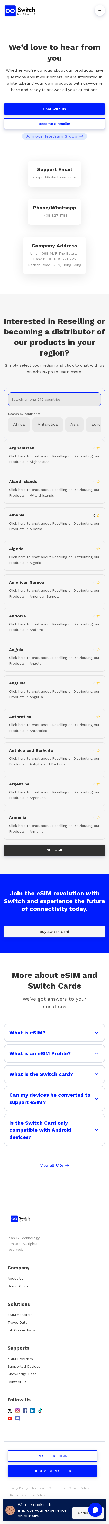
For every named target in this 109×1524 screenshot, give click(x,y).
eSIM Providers (20, 1359)
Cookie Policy (79, 1488)
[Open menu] (100, 10)
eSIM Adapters (20, 1315)
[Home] (21, 10)
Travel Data (17, 1322)
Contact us (17, 1382)
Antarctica (48, 424)
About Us (15, 1278)
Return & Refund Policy (27, 1495)
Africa (19, 424)
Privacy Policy (18, 1488)
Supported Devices (24, 1366)
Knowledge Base (22, 1374)
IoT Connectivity (21, 1330)
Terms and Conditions (48, 1488)
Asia (74, 424)
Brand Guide (18, 1286)
